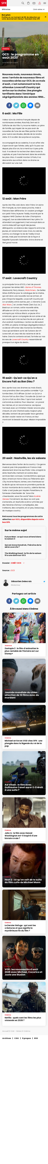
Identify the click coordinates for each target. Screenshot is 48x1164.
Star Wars (6, 304)
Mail (37, 105)
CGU (16, 1038)
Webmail (34, 3)
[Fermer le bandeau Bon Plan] (45, 16)
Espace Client (39, 3)
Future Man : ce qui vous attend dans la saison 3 (23, 538)
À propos (26, 1038)
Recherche (23, 3)
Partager (9, 105)
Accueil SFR (3, 3)
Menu (45, 3)
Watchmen (30, 290)
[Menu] (45, 3)
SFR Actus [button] (6, 9)
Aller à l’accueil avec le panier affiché (28, 3)
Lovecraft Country (20, 339)
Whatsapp (23, 105)
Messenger (30, 105)
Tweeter (16, 105)
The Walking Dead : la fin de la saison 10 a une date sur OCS (23, 554)
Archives (6, 1038)
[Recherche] (23, 3)
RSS (36, 1038)
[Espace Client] (39, 3)
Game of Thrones (33, 287)
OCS (12, 570)
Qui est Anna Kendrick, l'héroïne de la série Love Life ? (23, 546)
